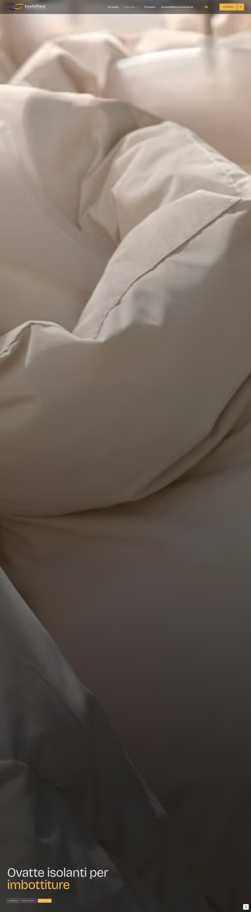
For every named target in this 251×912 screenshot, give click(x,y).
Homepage (12, 901)
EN (206, 7)
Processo (149, 7)
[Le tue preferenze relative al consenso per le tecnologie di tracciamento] (246, 907)
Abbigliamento (28, 901)
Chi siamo (113, 7)
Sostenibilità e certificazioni (177, 7)
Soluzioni (129, 7)
